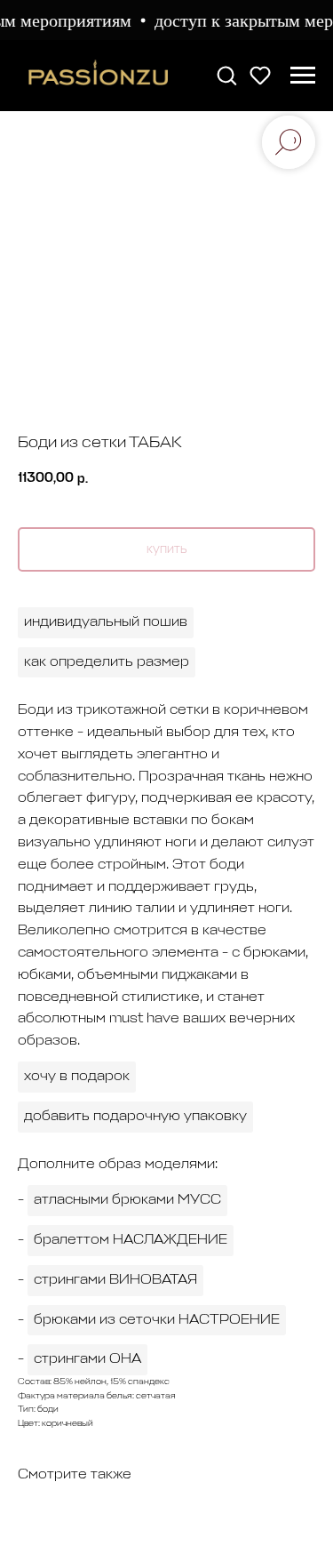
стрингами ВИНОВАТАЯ (115, 1280)
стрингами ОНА (87, 1359)
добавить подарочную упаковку (135, 1116)
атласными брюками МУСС (127, 1200)
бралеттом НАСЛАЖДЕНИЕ (130, 1240)
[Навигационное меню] (302, 75)
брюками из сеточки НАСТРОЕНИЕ (157, 1320)
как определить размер (106, 662)
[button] (226, 74)
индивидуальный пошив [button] (105, 622)
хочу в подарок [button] (77, 1076)
